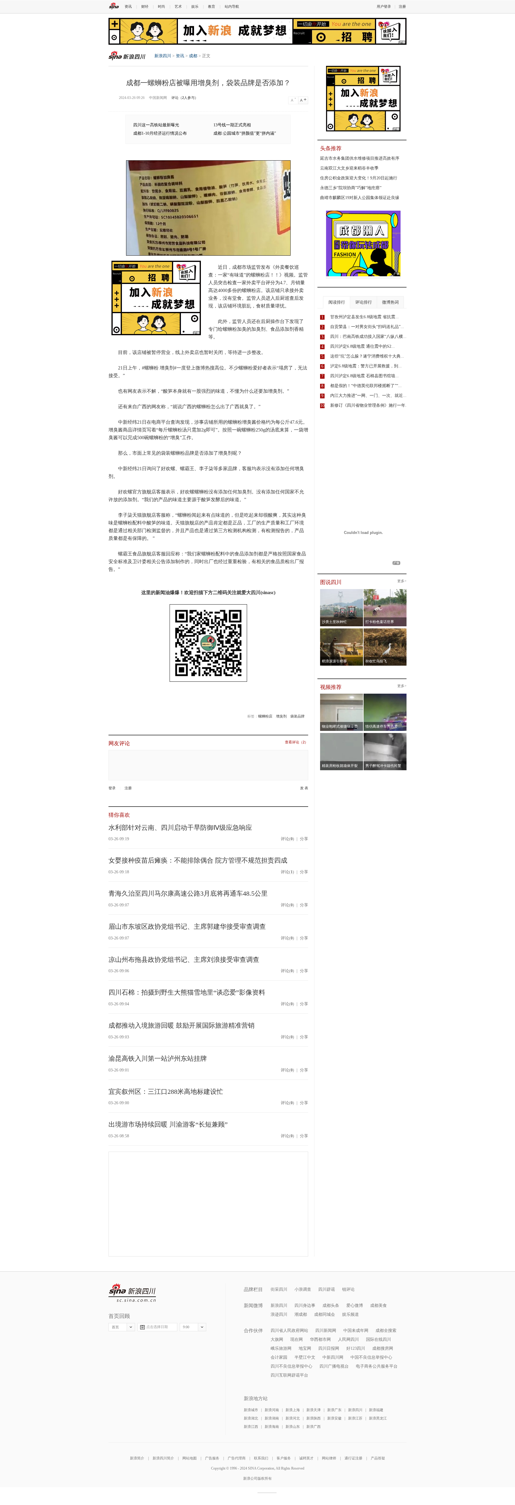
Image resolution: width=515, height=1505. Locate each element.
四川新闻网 (325, 1330)
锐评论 (348, 1289)
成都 (193, 56)
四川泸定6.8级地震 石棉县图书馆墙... (364, 376)
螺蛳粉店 (265, 716)
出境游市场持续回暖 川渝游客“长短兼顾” (168, 1124)
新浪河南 (272, 1410)
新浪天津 (313, 1410)
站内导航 (232, 6)
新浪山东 (293, 1427)
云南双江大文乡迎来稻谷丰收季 (349, 168)
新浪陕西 (313, 1418)
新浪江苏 (355, 1418)
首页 (115, 1327)
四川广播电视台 (334, 1366)
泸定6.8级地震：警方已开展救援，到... (366, 366)
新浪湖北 (251, 1418)
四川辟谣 (326, 1289)
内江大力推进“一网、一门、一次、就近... (368, 395)
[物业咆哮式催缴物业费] (358, 695)
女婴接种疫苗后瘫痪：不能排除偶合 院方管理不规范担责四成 (197, 860)
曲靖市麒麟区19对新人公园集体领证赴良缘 (359, 197)
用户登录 (384, 6)
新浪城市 (251, 1410)
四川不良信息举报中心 (291, 1366)
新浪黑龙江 (378, 1418)
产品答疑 (378, 1458)
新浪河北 (293, 1418)
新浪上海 (293, 1410)
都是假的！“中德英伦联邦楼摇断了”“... (366, 385)
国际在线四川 (378, 1339)
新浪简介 (137, 1458)
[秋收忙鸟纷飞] (385, 630)
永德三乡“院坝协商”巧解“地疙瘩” (350, 188)
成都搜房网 (382, 1348)
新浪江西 (251, 1427)
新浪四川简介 (163, 1458)
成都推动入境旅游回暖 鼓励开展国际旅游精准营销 (181, 1025)
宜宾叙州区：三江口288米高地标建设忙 (165, 1091)
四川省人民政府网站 (289, 1330)
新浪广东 (334, 1410)
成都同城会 (324, 1314)
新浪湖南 (272, 1418)
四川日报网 (328, 1348)
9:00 (186, 1327)
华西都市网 (320, 1339)
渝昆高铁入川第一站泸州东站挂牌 (157, 1058)
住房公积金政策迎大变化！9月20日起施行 (358, 178)
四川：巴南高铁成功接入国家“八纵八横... (368, 336)
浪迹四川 (279, 1314)
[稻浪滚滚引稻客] (341, 630)
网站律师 (329, 1458)
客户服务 (284, 1458)
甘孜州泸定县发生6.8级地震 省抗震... (364, 317)
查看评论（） (296, 742)
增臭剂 (281, 716)
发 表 (304, 788)
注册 (402, 6)
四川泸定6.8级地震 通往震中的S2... (362, 346)
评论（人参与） (184, 98)
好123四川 (355, 1348)
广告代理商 (237, 1458)
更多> (402, 581)
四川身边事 (304, 1305)
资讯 (128, 6)
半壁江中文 (304, 1357)
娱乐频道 (350, 1314)
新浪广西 (313, 1427)
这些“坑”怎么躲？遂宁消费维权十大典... (367, 356)
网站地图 (189, 1458)
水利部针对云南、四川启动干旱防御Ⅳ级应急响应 (180, 827)
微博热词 (390, 302)
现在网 (296, 1339)
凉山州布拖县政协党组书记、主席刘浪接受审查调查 (183, 959)
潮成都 (300, 1314)
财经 (144, 6)
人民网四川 (348, 1339)
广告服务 (212, 1458)
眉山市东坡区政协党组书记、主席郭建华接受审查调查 (187, 926)
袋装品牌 (297, 716)
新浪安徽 (334, 1418)
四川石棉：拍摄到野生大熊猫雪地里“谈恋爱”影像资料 (186, 992)
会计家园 (279, 1357)
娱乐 (194, 6)
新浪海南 (272, 1427)
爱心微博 (354, 1305)
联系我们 (261, 1458)
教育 (211, 6)
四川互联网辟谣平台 (289, 1375)
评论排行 (363, 302)
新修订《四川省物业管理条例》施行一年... (369, 405)
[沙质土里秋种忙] (341, 591)
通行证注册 (353, 1458)
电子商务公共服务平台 (377, 1366)
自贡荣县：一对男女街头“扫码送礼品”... (367, 326)
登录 (112, 788)
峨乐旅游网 (281, 1348)
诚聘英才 (306, 1458)
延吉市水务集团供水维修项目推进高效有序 (359, 158)
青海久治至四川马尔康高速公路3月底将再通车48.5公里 (188, 893)
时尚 (161, 6)
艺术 (178, 6)
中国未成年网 (355, 1330)
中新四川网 (332, 1357)
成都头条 (330, 1305)
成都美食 (378, 1305)
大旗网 (277, 1339)
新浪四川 (126, 55)
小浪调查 (302, 1289)
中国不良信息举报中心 (371, 1357)
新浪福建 (376, 1410)
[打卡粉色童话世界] (385, 591)
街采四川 (279, 1289)
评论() (287, 839)
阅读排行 (336, 302)
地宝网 (305, 1348)
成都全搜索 (386, 1330)
